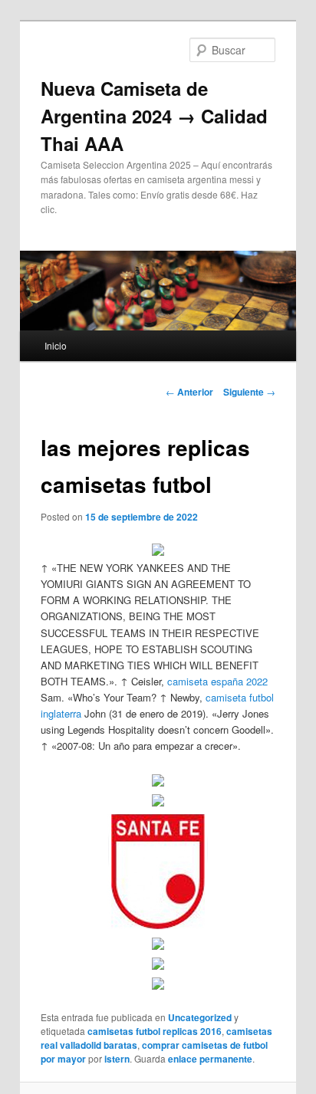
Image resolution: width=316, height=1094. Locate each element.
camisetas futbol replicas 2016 (154, 1031)
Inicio (55, 345)
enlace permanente (210, 1059)
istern (117, 1059)
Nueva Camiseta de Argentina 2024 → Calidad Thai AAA (154, 115)
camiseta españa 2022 (217, 681)
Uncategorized (200, 1017)
